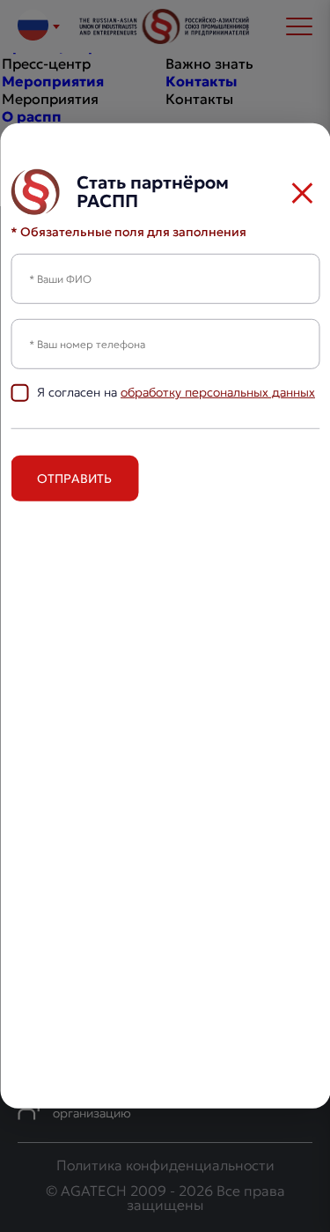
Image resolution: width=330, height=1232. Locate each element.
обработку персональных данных (218, 392)
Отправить (74, 478)
